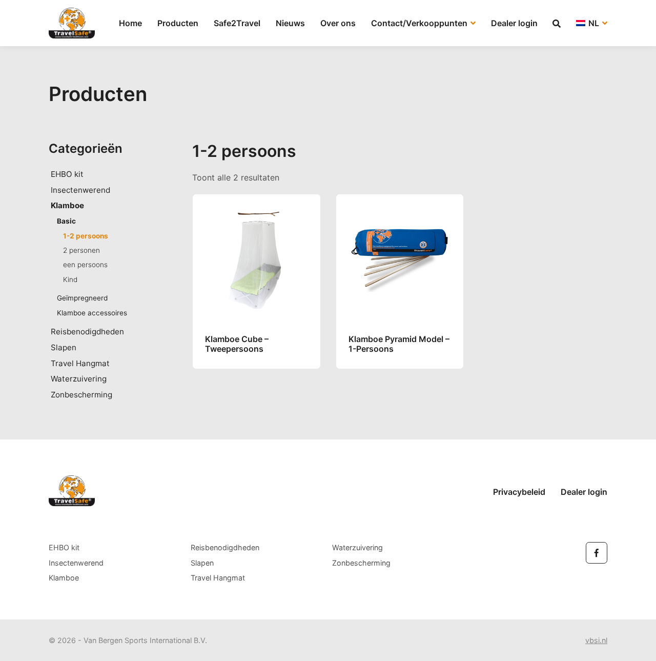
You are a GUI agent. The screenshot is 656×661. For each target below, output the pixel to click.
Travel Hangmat (80, 363)
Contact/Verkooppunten (420, 23)
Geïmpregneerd (82, 298)
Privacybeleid (519, 492)
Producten (177, 23)
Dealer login (514, 23)
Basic (66, 221)
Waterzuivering (79, 379)
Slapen (63, 347)
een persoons (85, 265)
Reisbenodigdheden (87, 331)
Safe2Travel (237, 23)
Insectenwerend (80, 190)
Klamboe (67, 205)
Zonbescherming (81, 394)
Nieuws (290, 23)
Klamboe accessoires (92, 313)
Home (130, 23)
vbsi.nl (596, 640)
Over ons (338, 23)
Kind (70, 279)
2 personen (81, 250)
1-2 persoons (85, 236)
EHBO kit (67, 174)
